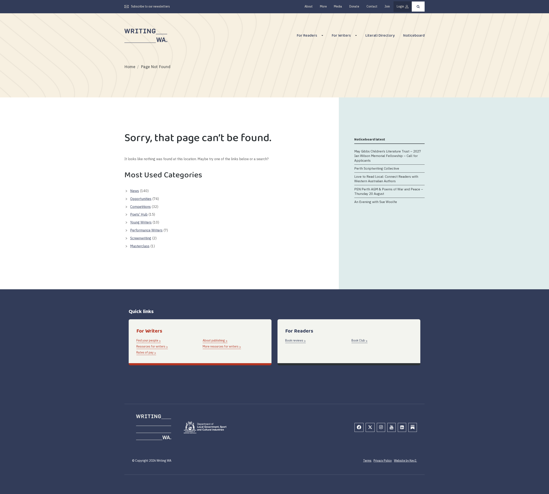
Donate (354, 6)
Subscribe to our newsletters (150, 6)
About (309, 6)
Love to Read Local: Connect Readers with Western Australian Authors (386, 178)
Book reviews (294, 340)
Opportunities (140, 199)
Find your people (147, 340)
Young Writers (141, 222)
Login (400, 6)
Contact (372, 6)
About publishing (214, 340)
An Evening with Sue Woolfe (375, 202)
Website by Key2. (405, 461)
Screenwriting (140, 238)
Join (387, 6)
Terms (367, 461)
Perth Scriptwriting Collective (376, 168)
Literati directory (380, 36)
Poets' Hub (139, 214)
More (323, 6)
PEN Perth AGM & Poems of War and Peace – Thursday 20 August (388, 191)
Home (129, 66)
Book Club (358, 340)
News (134, 191)
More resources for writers (220, 346)
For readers (307, 36)
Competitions (140, 206)
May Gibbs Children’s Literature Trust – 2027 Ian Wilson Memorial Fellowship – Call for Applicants (387, 155)
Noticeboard (414, 36)
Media (338, 6)
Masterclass (139, 246)
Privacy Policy (383, 461)
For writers (341, 36)
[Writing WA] (145, 36)
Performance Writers (146, 230)
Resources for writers (150, 346)
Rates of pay (145, 352)
